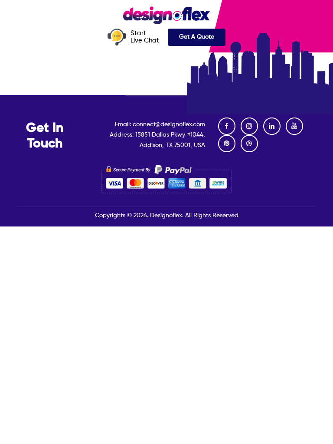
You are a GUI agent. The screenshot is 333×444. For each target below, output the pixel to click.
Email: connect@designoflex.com (160, 124)
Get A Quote (196, 37)
